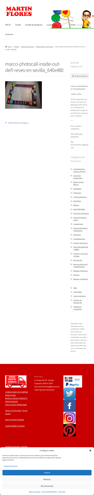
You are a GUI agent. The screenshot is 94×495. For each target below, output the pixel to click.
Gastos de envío (79, 296)
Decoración (77, 260)
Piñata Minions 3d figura (44, 47)
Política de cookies (34, 492)
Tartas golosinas (80, 197)
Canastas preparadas (77, 177)
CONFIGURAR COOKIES (15, 426)
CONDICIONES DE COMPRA (16, 392)
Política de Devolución (77, 301)
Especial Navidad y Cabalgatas (80, 229)
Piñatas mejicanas (27, 47)
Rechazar (47, 479)
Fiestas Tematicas (80, 243)
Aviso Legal (61, 492)
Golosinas (77, 193)
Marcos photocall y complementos (80, 265)
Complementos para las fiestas (79, 170)
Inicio (10, 47)
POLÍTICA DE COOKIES (14, 419)
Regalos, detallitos (80, 279)
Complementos (79, 239)
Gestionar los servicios (10, 466)
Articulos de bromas (81, 213)
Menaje (76, 205)
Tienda (18, 25)
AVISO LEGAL (10, 395)
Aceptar (47, 472)
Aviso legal (77, 292)
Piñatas (16, 47)
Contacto (9, 34)
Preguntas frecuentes (77, 308)
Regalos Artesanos (80, 271)
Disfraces (77, 235)
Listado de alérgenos (33, 25)
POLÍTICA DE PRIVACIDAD (49, 492)
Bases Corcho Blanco (78, 183)
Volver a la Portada (13, 410)
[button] (90, 450)
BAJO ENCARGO (79, 209)
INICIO (8, 25)
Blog (75, 288)
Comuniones (78, 224)
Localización (52, 25)
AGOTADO (77, 201)
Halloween (77, 189)
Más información (47, 486)
